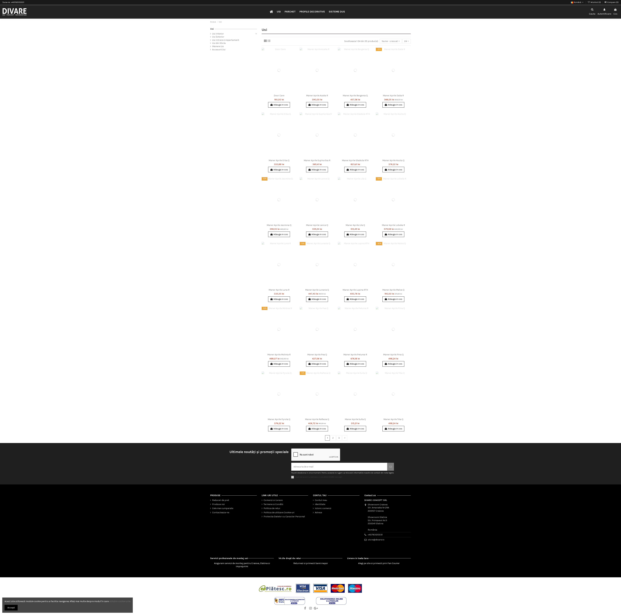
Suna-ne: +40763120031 (13, 2)
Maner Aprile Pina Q (393, 354)
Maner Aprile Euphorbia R (317, 160)
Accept (11, 607)
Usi (212, 29)
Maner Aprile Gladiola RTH (355, 160)
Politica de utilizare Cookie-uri (279, 512)
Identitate (320, 504)
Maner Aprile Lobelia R (393, 225)
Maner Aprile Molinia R (279, 354)
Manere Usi (218, 46)
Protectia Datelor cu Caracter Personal (284, 516)
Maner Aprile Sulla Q (355, 419)
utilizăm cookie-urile (119, 601)
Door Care (279, 95)
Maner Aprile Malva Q (393, 289)
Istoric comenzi (323, 508)
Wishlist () (595, 2)
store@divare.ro (376, 539)
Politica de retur (272, 508)
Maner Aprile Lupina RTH (355, 289)
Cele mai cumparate (222, 508)
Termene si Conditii (273, 504)
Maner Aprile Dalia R (393, 95)
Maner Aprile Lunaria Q (317, 289)
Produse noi (218, 504)
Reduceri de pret (220, 500)
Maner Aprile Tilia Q (393, 419)
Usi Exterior (218, 36)
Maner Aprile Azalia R (317, 95)
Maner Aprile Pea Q (317, 354)
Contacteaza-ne (220, 512)
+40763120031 (375, 534)
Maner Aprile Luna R (279, 289)
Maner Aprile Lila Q (355, 225)
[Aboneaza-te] (390, 467)
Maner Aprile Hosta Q (393, 160)
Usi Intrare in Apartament (225, 40)
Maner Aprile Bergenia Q (355, 95)
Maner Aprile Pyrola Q (279, 419)
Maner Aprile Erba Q (279, 160)
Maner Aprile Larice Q (317, 225)
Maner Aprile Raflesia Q (317, 419)
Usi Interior (218, 33)
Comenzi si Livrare (273, 500)
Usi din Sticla (219, 43)
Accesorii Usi (218, 49)
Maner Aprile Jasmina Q (279, 225)
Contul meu (321, 500)
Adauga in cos (280, 104)
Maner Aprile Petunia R (355, 354)
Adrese (318, 512)
